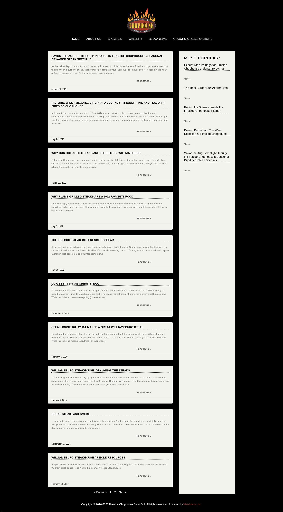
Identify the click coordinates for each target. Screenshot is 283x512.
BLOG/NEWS (158, 38)
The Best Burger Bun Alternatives (206, 88)
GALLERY (135, 38)
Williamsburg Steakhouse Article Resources (88, 457)
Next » (122, 492)
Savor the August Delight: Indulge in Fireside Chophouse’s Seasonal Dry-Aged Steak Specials (206, 157)
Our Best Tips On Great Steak (75, 283)
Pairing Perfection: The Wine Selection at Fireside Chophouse (205, 132)
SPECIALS (115, 38)
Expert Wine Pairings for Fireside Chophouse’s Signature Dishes (205, 66)
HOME (75, 38)
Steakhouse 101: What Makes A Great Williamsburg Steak (97, 327)
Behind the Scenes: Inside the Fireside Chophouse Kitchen (203, 109)
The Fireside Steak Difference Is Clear (82, 240)
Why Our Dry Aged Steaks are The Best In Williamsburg (96, 153)
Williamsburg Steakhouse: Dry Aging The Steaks (90, 370)
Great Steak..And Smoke (70, 414)
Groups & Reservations (192, 38)
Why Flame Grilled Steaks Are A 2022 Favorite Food (92, 196)
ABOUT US (93, 38)
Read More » (144, 81)
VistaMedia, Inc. (192, 504)
